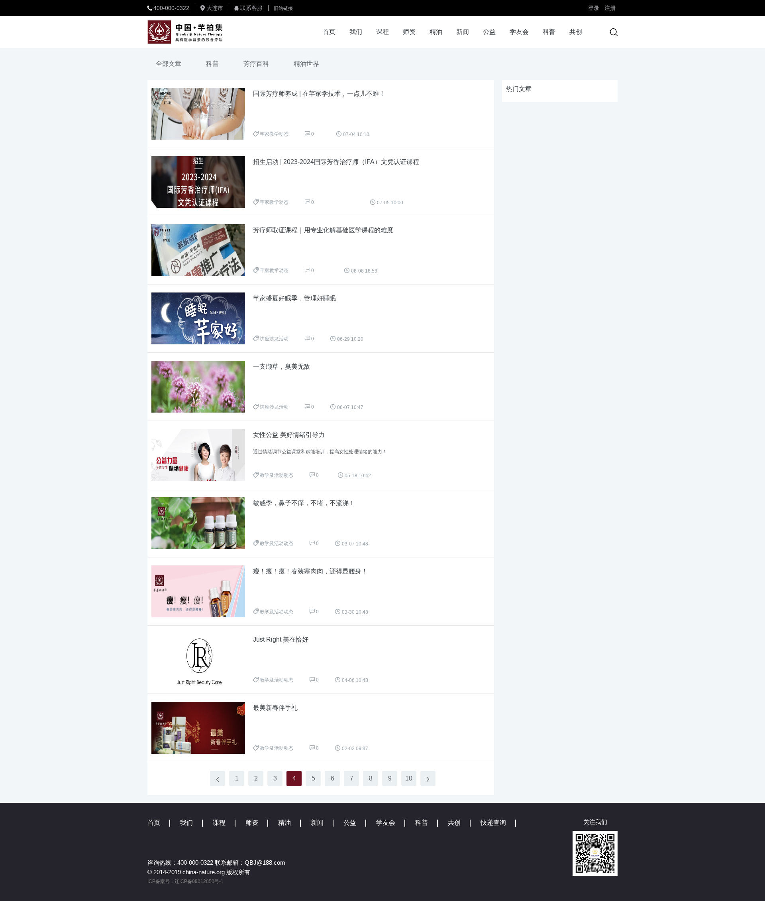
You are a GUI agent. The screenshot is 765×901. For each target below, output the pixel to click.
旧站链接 (283, 8)
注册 (610, 8)
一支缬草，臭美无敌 (281, 366)
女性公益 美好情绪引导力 (289, 434)
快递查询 (493, 822)
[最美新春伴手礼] (202, 728)
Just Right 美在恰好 (280, 639)
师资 (409, 31)
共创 (575, 31)
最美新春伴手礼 (275, 707)
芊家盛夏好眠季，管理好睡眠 (294, 298)
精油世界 (306, 63)
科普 (549, 31)
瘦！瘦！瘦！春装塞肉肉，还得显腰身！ (310, 571)
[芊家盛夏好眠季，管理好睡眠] (202, 318)
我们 (355, 31)
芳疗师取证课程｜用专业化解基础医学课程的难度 (323, 230)
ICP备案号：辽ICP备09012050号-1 (185, 881)
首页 (329, 31)
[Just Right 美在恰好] (202, 660)
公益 (489, 31)
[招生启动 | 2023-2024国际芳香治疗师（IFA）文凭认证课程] (202, 182)
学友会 (519, 31)
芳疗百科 (256, 63)
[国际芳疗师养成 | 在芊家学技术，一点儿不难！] (202, 114)
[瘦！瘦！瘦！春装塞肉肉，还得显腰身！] (202, 591)
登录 (593, 8)
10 (408, 778)
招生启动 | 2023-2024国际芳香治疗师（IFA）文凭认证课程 (336, 161)
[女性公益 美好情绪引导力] (202, 455)
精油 (436, 31)
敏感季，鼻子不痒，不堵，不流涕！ (304, 503)
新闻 (462, 31)
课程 (382, 31)
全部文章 (168, 63)
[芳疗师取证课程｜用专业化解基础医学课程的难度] (202, 250)
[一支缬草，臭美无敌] (202, 387)
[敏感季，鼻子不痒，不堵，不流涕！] (202, 523)
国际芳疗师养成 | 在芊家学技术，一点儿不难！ (319, 93)
